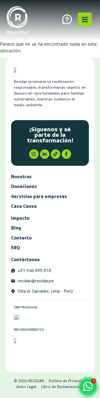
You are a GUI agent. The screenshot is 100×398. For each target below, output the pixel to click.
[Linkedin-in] (44, 154)
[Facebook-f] (66, 154)
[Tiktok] (55, 154)
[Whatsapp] (88, 386)
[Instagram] (34, 154)
